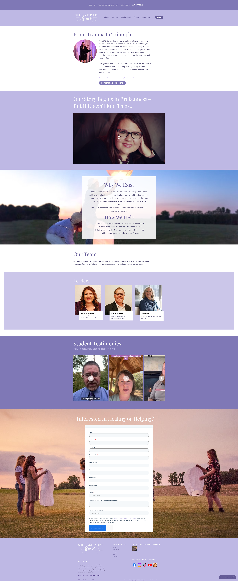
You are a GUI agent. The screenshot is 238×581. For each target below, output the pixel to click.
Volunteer (116, 550)
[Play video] (119, 138)
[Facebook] (134, 565)
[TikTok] (144, 565)
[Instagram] (139, 565)
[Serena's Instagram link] (155, 565)
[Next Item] (161, 378)
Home (114, 547)
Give (114, 554)
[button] (106, 17)
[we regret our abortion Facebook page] (134, 548)
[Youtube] (149, 565)
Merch (115, 552)
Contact (115, 556)
